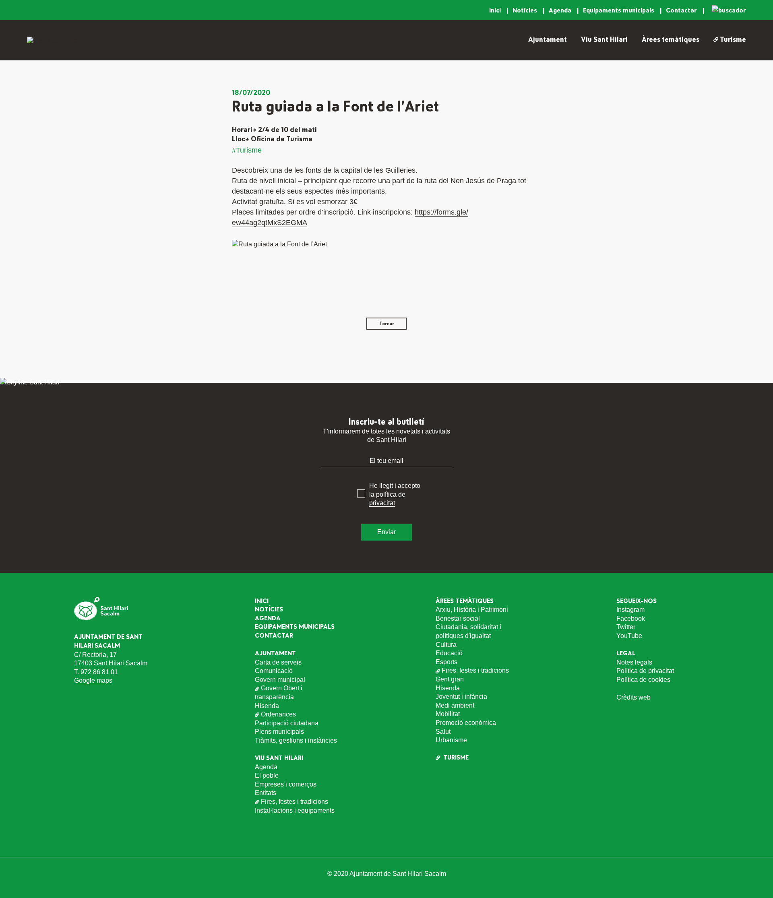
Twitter (625, 626)
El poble (267, 775)
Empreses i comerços (285, 784)
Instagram (630, 609)
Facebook (630, 618)
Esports (446, 662)
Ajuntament (547, 39)
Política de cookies (643, 679)
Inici (495, 10)
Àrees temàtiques (670, 39)
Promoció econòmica (466, 722)
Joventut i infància (461, 696)
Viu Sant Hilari (604, 39)
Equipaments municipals (619, 10)
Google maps (93, 680)
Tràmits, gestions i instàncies (296, 740)
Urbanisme (451, 740)
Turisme (733, 39)
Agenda (561, 10)
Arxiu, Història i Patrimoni (472, 609)
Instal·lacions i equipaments (295, 810)
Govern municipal (280, 679)
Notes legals (634, 662)
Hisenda (267, 705)
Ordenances (278, 714)
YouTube (629, 635)
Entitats (265, 792)
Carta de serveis (278, 662)
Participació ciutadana (286, 723)
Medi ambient (455, 705)
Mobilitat (448, 713)
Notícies (526, 10)
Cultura (446, 644)
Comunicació (274, 670)
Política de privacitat (645, 670)
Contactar (682, 10)
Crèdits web (633, 697)
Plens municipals (279, 731)
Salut (443, 731)
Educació (449, 653)
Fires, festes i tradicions (294, 801)
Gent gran (450, 679)
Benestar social (458, 618)
